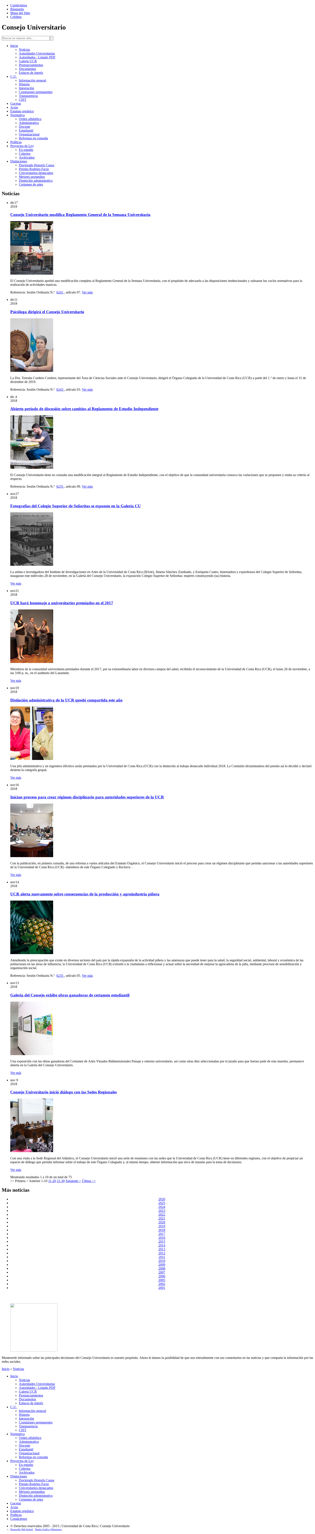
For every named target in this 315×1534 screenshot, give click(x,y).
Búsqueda (17, 9)
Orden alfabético (30, 119)
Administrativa (29, 123)
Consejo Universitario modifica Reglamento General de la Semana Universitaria (80, 214)
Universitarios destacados (36, 173)
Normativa (17, 115)
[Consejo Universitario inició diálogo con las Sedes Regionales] (31, 1151)
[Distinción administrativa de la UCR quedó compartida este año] (31, 759)
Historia (24, 84)
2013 (161, 1249)
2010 (161, 1261)
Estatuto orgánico (22, 111)
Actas (14, 107)
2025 (161, 1203)
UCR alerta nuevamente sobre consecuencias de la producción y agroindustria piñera (84, 894)
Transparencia (28, 96)
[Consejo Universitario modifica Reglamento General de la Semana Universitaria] (31, 273)
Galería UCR (28, 61)
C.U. (13, 76)
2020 (161, 1222)
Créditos (16, 17)
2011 (162, 1257)
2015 (161, 1241)
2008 (161, 1268)
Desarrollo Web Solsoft (21, 1529)
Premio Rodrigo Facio (34, 169)
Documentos (27, 69)
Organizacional (29, 134)
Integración (26, 88)
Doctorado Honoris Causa (36, 165)
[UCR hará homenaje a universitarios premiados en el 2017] (31, 662)
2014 (161, 1245)
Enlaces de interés (31, 72)
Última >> (89, 1181)
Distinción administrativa (35, 180)
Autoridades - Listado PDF (37, 57)
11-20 (52, 1181)
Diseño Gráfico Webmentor (48, 1529)
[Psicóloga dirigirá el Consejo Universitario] (31, 370)
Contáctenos (18, 5)
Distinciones (18, 161)
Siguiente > (73, 1181)
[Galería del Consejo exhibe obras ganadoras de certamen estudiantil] (31, 1054)
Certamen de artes (31, 184)
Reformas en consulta (33, 138)
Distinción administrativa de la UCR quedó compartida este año (66, 700)
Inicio (14, 46)
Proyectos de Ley (22, 146)
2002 (161, 1284)
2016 (161, 1237)
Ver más (87, 292)
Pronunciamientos (31, 65)
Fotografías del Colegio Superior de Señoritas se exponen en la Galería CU (75, 506)
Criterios (24, 153)
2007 (161, 1272)
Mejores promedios (32, 177)
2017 (161, 1234)
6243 (60, 389)
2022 (161, 1214)
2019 (161, 1226)
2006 (161, 1276)
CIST (22, 99)
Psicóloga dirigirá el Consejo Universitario (47, 312)
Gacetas (15, 103)
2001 (161, 1288)
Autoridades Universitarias (37, 53)
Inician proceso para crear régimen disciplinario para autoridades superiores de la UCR (87, 797)
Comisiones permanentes (35, 92)
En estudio (26, 150)
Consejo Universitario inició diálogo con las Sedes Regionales (63, 1092)
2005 (161, 1280)
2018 (161, 1230)
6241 (60, 292)
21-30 (61, 1181)
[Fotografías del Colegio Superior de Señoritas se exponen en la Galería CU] (31, 564)
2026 (161, 1199)
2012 (161, 1253)
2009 (161, 1264)
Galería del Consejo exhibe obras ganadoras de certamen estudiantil (69, 995)
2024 (161, 1207)
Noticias (24, 49)
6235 (60, 486)
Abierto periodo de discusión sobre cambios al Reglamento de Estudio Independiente (84, 409)
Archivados (26, 157)
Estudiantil (26, 130)
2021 (161, 1218)
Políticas (16, 142)
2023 (161, 1210)
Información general (32, 80)
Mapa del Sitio (20, 13)
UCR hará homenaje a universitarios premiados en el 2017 (61, 603)
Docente (24, 126)
